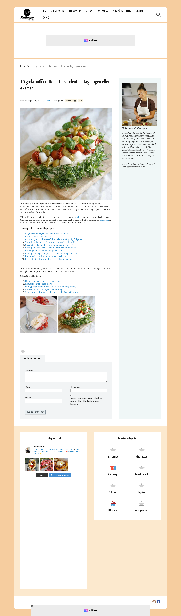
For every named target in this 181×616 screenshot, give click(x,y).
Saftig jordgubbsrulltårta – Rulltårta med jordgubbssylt (51, 287)
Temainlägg (32, 66)
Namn (27, 387)
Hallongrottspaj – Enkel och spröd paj (43, 281)
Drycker (141, 492)
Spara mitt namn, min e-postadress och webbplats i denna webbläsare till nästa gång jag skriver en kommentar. (87, 401)
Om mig (46, 17)
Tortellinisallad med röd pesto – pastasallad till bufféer (51, 242)
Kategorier (58, 11)
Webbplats (28, 397)
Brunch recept (141, 474)
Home (22, 66)
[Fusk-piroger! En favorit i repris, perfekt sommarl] (61, 464)
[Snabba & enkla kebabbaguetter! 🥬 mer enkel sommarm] (46, 464)
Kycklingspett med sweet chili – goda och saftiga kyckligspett (54, 239)
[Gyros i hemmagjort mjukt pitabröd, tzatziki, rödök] (32, 464)
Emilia (47, 101)
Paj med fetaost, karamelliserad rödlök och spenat (49, 259)
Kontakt (140, 11)
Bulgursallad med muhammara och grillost (45, 256)
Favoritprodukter (141, 510)
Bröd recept (113, 474)
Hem (44, 11)
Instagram (103, 11)
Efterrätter (113, 510)
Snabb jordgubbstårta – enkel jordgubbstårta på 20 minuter (53, 292)
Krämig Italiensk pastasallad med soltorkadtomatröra (50, 248)
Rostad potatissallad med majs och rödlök (44, 250)
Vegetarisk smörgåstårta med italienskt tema (46, 234)
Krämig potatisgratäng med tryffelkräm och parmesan (51, 253)
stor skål (77, 217)
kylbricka (104, 220)
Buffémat (113, 492)
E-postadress (75, 387)
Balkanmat (113, 456)
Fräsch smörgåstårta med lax (39, 236)
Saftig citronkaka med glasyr (38, 284)
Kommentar (29, 370)
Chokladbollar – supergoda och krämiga (44, 289)
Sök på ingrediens (122, 11)
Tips (90, 11)
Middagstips (75, 11)
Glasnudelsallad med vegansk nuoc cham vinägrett (49, 245)
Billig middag (141, 456)
